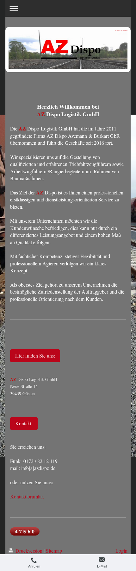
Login (121, 550)
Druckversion (29, 550)
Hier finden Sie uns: (35, 355)
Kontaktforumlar (26, 496)
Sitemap (54, 550)
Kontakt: (24, 423)
